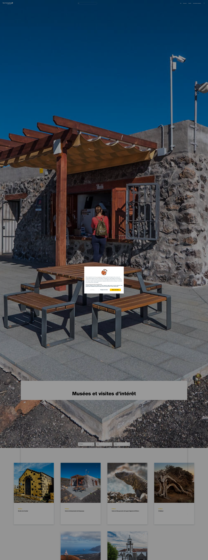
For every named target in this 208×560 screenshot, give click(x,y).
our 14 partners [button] (98, 277)
